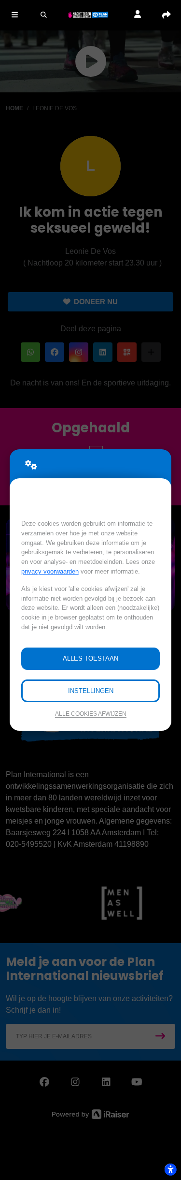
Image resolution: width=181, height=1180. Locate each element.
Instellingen (90, 690)
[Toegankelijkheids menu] (170, 1169)
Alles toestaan (90, 658)
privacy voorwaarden (50, 571)
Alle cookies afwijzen (90, 713)
